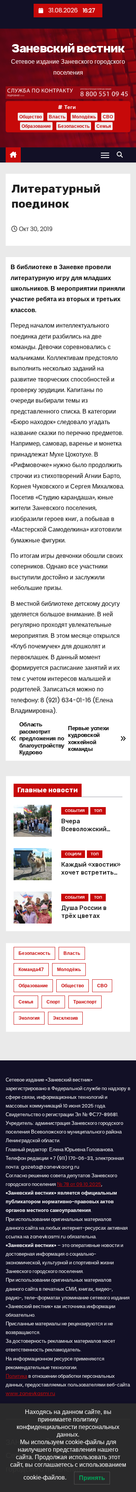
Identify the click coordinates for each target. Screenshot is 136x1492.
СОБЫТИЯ (75, 810)
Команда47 (31, 969)
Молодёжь (84, 116)
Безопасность (74, 126)
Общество (30, 116)
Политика (16, 1376)
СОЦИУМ (73, 854)
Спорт (53, 1002)
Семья (103, 126)
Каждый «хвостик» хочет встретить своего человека (91, 872)
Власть (57, 116)
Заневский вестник (67, 48)
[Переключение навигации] (105, 155)
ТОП (98, 810)
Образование (36, 126)
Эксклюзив (65, 1018)
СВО (108, 116)
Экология (29, 1018)
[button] (121, 155)
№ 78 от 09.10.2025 (79, 1184)
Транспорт (85, 1002)
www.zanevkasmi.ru (30, 1393)
